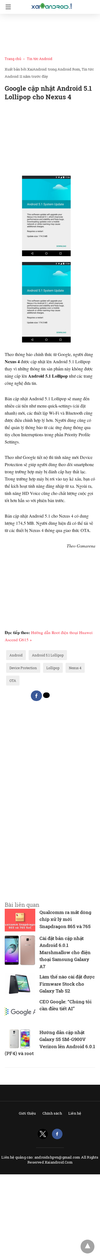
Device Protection (23, 668)
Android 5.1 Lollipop (48, 655)
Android (15, 655)
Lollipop (52, 668)
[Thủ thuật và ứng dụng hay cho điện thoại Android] (51, 6)
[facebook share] (36, 695)
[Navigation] (7, 7)
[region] (48, 34)
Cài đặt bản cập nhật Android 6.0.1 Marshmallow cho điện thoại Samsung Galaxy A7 (65, 952)
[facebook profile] (57, 1134)
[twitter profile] (43, 1134)
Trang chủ (13, 58)
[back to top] (87, 1246)
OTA (12, 680)
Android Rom (69, 69)
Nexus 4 (75, 668)
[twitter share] (46, 695)
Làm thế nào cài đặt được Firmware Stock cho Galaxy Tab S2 (67, 984)
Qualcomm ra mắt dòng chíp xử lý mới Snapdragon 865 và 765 (65, 919)
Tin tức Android (39, 58)
